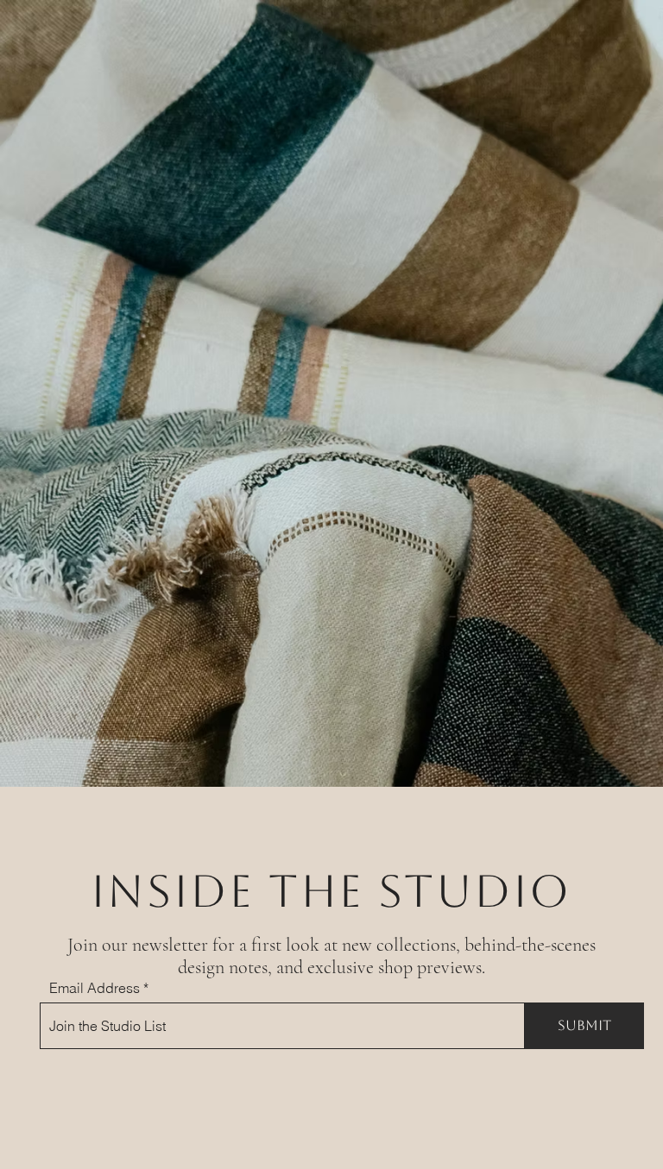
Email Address (94, 988)
